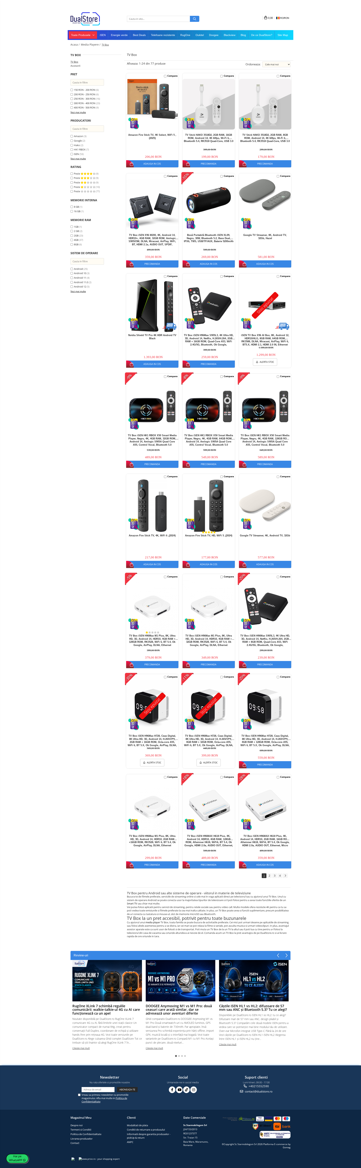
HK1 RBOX (80, 149)
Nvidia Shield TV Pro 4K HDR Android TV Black (152, 337)
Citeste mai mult (81, 1048)
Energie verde (119, 35)
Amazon (78, 136)
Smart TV (132, 903)
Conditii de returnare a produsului (146, 1129)
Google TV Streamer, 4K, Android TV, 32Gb (265, 535)
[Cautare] (194, 19)
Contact (75, 1143)
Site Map (283, 35)
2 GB (76, 231)
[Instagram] (193, 1089)
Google (78, 140)
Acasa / (75, 44)
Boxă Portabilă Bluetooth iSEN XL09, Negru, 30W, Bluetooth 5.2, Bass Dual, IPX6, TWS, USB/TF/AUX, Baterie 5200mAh (209, 238)
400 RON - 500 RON (84, 107)
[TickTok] (186, 1089)
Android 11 (80, 277)
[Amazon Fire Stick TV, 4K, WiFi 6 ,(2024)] (152, 506)
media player (153, 922)
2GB (76, 235)
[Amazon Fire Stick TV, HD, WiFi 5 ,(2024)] (209, 506)
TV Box (74, 61)
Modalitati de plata (137, 1125)
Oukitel (200, 35)
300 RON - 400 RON (84, 103)
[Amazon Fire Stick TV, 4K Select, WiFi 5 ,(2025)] (152, 99)
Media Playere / (91, 44)
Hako (77, 145)
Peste (77, 173)
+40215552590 (258, 1086)
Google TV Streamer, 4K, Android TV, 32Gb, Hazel (265, 237)
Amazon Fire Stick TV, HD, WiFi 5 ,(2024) (208, 535)
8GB (76, 244)
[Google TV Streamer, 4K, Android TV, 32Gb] (265, 506)
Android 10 (80, 273)
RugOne (185, 35)
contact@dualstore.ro (258, 1091)
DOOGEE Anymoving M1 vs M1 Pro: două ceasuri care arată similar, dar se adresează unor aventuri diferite (179, 1010)
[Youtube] (179, 1089)
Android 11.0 (81, 282)
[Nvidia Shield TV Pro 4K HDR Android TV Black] (152, 305)
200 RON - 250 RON (84, 94)
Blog (243, 35)
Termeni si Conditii (81, 1129)
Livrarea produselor (82, 1138)
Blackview (229, 35)
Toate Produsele (81, 35)
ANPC (130, 1142)
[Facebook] (172, 1089)
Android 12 (80, 286)
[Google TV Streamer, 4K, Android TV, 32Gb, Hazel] (265, 195)
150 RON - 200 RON (84, 89)
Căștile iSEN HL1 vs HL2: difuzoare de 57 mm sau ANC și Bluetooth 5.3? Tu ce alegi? (253, 1008)
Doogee (213, 35)
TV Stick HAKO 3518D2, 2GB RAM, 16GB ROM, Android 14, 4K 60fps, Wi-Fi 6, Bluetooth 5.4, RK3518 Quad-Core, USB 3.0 (208, 138)
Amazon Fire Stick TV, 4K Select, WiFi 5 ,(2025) (152, 136)
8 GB (76, 206)
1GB (76, 226)
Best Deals (139, 35)
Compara (172, 75)
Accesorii (75, 65)
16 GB (77, 211)
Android (78, 269)
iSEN (103, 35)
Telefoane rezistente (163, 35)
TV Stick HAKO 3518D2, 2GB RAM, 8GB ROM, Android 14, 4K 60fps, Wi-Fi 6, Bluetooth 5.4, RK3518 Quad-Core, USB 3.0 (265, 138)
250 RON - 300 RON (84, 98)
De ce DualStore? (261, 35)
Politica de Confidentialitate (86, 1134)
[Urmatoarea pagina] (285, 875)
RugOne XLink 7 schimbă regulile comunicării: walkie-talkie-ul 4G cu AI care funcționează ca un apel (106, 1010)
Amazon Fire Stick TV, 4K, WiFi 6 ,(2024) (152, 535)
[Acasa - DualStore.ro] (89, 18)
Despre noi (77, 1125)
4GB (76, 240)
